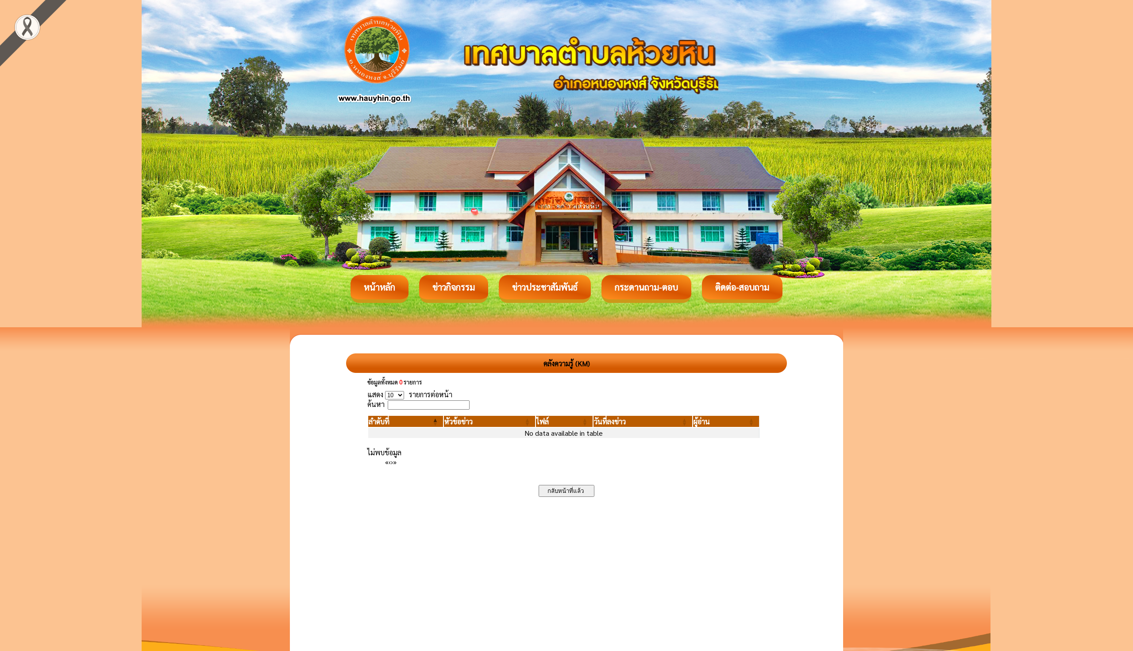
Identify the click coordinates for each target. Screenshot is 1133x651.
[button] (379, 421)
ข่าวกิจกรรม (453, 287)
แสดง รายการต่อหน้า (409, 394)
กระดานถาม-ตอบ (646, 287)
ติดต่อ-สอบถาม (742, 287)
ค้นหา (376, 404)
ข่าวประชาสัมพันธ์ (545, 287)
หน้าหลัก (379, 287)
